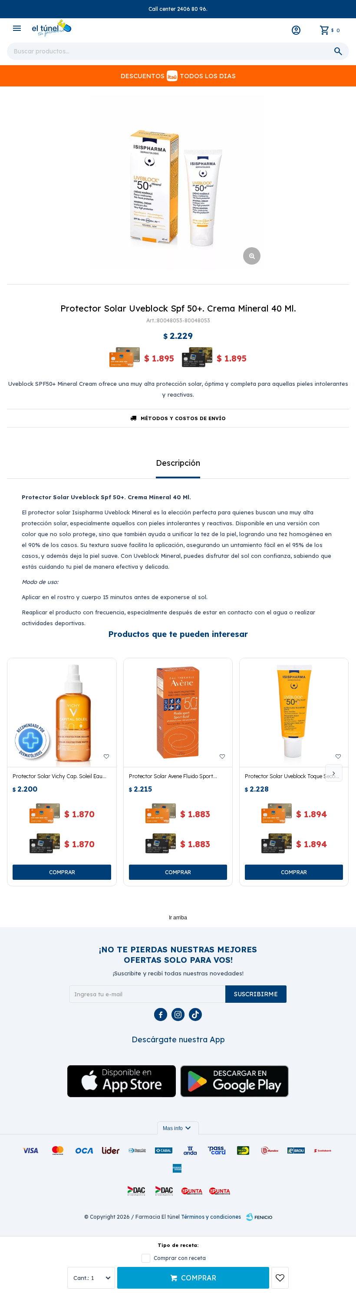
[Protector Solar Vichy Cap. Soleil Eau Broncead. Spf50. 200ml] (61, 712)
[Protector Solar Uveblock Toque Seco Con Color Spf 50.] (294, 712)
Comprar (198, 1277)
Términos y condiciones (211, 1216)
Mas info (178, 1128)
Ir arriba (178, 918)
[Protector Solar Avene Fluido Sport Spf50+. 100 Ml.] (178, 712)
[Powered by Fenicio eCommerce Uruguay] (259, 1216)
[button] (334, 773)
